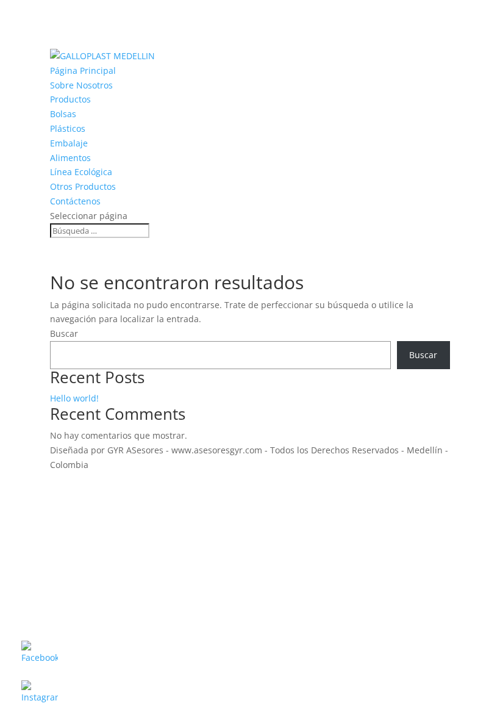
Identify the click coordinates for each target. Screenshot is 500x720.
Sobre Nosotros (81, 85)
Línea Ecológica (81, 172)
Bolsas (63, 114)
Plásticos (67, 128)
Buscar (64, 333)
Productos (70, 99)
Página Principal (83, 70)
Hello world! (74, 398)
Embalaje (69, 143)
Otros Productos (83, 186)
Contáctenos (75, 201)
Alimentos (70, 158)
